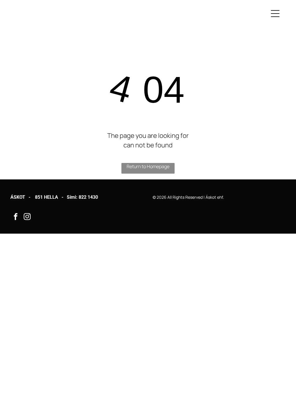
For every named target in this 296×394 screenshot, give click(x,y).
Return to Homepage (148, 166)
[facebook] (15, 217)
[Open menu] (275, 13)
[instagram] (27, 217)
